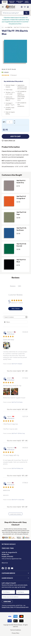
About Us (5, 563)
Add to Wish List (9, 141)
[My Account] (21, 7)
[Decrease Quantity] (14, 123)
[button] (5, 2)
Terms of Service (20, 607)
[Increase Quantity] (14, 121)
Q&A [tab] (19, 286)
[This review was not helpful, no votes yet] (26, 371)
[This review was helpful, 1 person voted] (23, 371)
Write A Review (16, 308)
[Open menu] (3, 7)
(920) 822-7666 (8, 548)
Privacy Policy (15, 633)
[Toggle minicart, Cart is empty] (28, 7)
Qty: (4, 122)
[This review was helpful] (23, 409)
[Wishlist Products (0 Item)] (24, 7)
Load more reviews (15, 514)
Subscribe (7, 601)
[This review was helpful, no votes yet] (23, 507)
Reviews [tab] (13, 286)
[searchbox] (14, 317)
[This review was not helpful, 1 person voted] (26, 409)
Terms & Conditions (15, 630)
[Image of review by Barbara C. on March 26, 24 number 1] (6, 345)
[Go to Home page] (10, 7)
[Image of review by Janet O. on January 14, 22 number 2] (14, 391)
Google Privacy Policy (8, 607)
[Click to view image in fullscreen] (15, 51)
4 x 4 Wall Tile (8, 27)
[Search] (26, 13)
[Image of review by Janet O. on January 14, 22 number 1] (6, 391)
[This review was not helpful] (26, 441)
